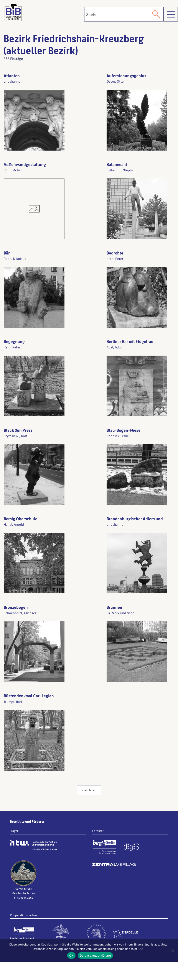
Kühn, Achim (13, 170)
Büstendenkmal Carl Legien (29, 695)
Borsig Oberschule (20, 518)
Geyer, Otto (115, 81)
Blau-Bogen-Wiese (123, 430)
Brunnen (114, 607)
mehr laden (89, 790)
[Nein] (172, 950)
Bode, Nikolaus (15, 258)
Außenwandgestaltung (25, 164)
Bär (7, 253)
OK (71, 955)
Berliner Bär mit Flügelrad (130, 341)
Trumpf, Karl (13, 701)
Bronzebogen (16, 607)
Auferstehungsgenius (126, 75)
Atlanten (12, 75)
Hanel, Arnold (14, 524)
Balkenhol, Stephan (121, 170)
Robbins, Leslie (118, 435)
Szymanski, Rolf (15, 435)
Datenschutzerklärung (95, 955)
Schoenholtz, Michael (20, 613)
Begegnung (14, 341)
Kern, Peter (115, 258)
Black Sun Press (18, 430)
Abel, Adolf (115, 347)
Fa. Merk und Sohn (121, 613)
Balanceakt (117, 164)
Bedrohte (115, 253)
